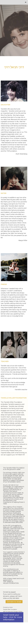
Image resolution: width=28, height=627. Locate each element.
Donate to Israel (14, 602)
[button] (25, 2)
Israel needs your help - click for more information (12, 617)
